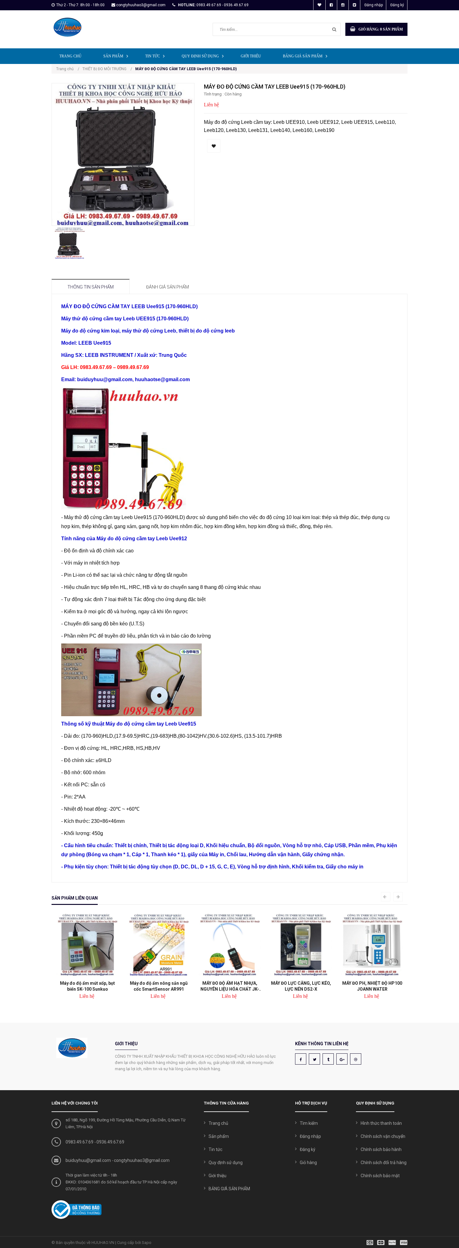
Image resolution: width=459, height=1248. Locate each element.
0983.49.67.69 (79, 1141)
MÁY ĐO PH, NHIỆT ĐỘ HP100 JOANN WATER (372, 986)
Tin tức (152, 56)
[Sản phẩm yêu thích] (319, 5)
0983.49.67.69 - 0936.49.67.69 (222, 5)
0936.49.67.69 (110, 1141)
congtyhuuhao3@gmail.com (140, 5)
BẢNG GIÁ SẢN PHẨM (303, 56)
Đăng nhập (373, 5)
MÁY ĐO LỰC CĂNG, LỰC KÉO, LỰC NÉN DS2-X (301, 986)
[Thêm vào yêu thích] (213, 146)
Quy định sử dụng (200, 56)
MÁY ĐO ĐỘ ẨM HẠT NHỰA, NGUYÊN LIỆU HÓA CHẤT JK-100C (229, 986)
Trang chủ (70, 56)
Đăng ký (397, 5)
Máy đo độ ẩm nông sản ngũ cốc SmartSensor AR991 (158, 986)
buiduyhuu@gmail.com (88, 1160)
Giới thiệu (251, 56)
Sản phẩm (113, 56)
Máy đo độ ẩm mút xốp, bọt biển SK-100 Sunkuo (87, 986)
